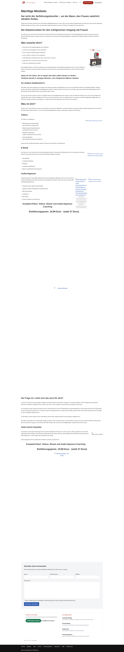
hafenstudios (34, 640)
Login (80, 2)
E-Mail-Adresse (54, 574)
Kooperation (73, 629)
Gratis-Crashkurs (88, 2)
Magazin (29, 646)
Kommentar (27, 580)
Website (77, 574)
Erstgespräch (98, 2)
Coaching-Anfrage (77, 618)
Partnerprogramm (75, 635)
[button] (58, 2)
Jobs (34, 646)
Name (26, 574)
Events (23, 646)
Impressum (57, 646)
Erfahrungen (62, 2)
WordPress (35, 650)
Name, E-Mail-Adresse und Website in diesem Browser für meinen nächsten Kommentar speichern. (50, 600)
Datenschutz (69, 646)
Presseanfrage (75, 624)
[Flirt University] (29, 2)
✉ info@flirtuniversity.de (47, 620)
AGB (63, 646)
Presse (39, 646)
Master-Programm (48, 2)
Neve (22, 650)
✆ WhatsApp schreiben (33, 620)
